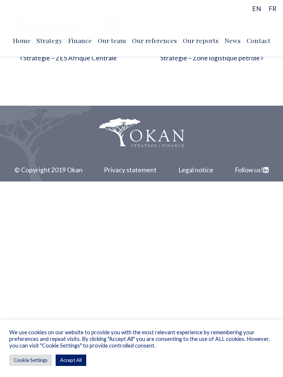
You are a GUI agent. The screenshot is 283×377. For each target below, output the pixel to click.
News (232, 40)
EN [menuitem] (256, 9)
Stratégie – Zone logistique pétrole (210, 58)
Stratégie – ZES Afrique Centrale (69, 58)
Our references (154, 40)
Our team (112, 40)
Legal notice (195, 170)
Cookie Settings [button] (31, 360)
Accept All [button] (71, 360)
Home (22, 40)
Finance (80, 40)
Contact (258, 40)
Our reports (201, 40)
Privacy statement (130, 170)
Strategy (49, 40)
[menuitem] (256, 8)
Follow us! (249, 170)
